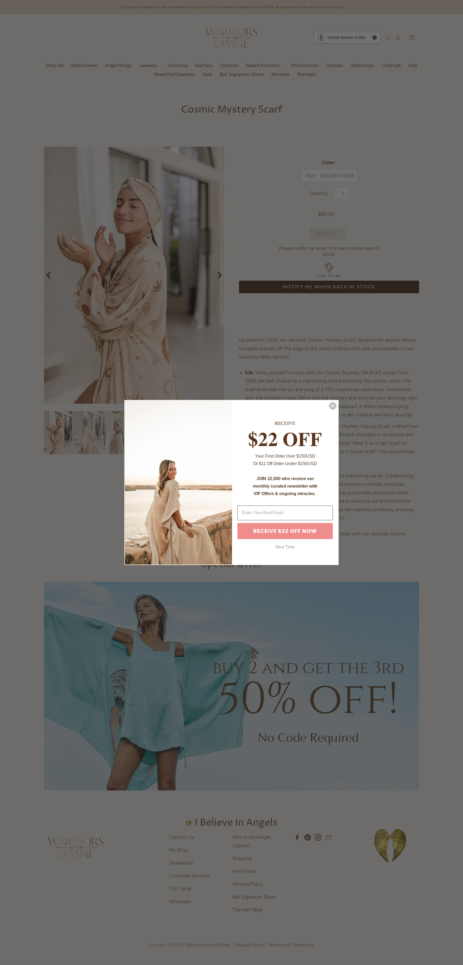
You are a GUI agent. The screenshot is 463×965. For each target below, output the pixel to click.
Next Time (285, 547)
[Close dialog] (333, 406)
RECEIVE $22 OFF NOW (285, 531)
